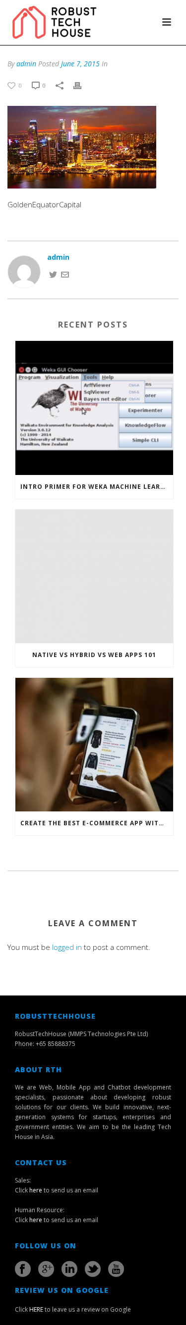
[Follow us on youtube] (116, 1269)
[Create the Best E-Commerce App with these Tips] (94, 744)
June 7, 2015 (80, 63)
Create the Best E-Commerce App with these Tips (96, 823)
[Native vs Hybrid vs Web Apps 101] (94, 576)
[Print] (82, 85)
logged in (67, 947)
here (35, 1190)
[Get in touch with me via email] (65, 273)
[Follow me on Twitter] (53, 273)
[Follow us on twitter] (93, 1269)
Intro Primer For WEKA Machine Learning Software (96, 486)
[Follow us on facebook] (23, 1269)
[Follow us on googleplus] (46, 1269)
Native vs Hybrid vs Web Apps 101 (94, 655)
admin (26, 63)
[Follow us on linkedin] (69, 1269)
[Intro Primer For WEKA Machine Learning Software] (94, 407)
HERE (36, 1309)
